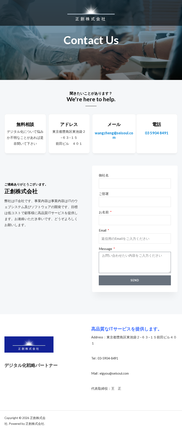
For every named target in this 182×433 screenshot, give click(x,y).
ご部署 (104, 194)
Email (103, 230)
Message (106, 249)
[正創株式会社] (91, 13)
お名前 (104, 212)
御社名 (104, 175)
